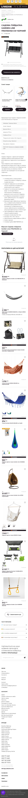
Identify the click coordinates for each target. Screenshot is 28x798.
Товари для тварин (6, 716)
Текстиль (3, 700)
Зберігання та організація (8, 713)
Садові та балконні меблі (7, 11)
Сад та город (5, 698)
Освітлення (4, 710)
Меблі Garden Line (6, 737)
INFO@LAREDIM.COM (7, 768)
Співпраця (4, 687)
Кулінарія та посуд (6, 703)
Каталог (3, 682)
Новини (3, 677)
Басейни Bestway (6, 726)
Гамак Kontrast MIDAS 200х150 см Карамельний (10, 384)
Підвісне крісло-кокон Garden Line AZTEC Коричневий (12, 496)
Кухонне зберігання (7, 706)
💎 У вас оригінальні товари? (9, 625)
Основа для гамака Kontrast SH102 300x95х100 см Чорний (7, 100)
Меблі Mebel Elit (5, 746)
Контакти (4, 675)
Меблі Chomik (5, 731)
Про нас (3, 671)
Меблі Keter (4, 743)
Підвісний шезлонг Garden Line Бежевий (20, 100)
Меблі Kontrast (5, 744)
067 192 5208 (5, 760)
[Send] (24, 657)
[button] (10, 62)
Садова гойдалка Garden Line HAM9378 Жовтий (12, 605)
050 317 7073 (5, 762)
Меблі (3, 695)
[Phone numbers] (17, 6)
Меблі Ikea (4, 741)
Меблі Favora (5, 736)
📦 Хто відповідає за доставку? (9, 637)
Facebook (4, 773)
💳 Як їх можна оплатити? (8, 629)
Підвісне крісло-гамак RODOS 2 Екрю (11, 535)
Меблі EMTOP (5, 734)
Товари (9, 10)
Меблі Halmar (5, 739)
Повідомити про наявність (12, 72)
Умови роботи (5, 673)
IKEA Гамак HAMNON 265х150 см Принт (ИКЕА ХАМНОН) (14, 312)
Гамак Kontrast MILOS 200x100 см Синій (12, 423)
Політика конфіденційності (9, 685)
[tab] (14, 625)
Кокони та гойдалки (6, 13)
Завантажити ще (15, 614)
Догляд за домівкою (7, 715)
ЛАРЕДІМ (3, 10)
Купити (7, 109)
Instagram (4, 775)
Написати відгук (7, 233)
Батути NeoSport (5, 727)
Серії (2, 718)
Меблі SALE (4, 748)
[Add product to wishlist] (25, 252)
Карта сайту (4, 684)
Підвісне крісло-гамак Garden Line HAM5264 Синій (13, 462)
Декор (3, 711)
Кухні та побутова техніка (8, 705)
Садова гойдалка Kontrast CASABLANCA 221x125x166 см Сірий (12, 572)
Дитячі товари (5, 701)
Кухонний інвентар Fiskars (8, 729)
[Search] (15, 6)
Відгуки (3, 679)
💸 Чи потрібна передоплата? (9, 633)
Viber (3, 778)
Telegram (4, 781)
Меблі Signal (4, 749)
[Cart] (20, 6)
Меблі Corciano (5, 732)
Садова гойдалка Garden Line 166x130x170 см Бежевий (13, 279)
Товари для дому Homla (8, 751)
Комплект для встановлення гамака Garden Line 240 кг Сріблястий (13, 350)
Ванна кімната (5, 708)
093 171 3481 (5, 756)
